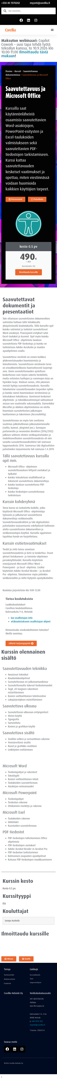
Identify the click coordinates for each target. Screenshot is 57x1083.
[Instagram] (35, 20)
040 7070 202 (37, 1021)
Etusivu (9, 71)
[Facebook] (21, 20)
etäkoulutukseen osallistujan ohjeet (31, 621)
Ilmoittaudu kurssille (28, 272)
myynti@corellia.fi (40, 3)
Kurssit (18, 71)
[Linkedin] (28, 20)
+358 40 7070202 (10, 3)
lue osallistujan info (21, 618)
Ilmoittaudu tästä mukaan (24, 53)
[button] (52, 30)
